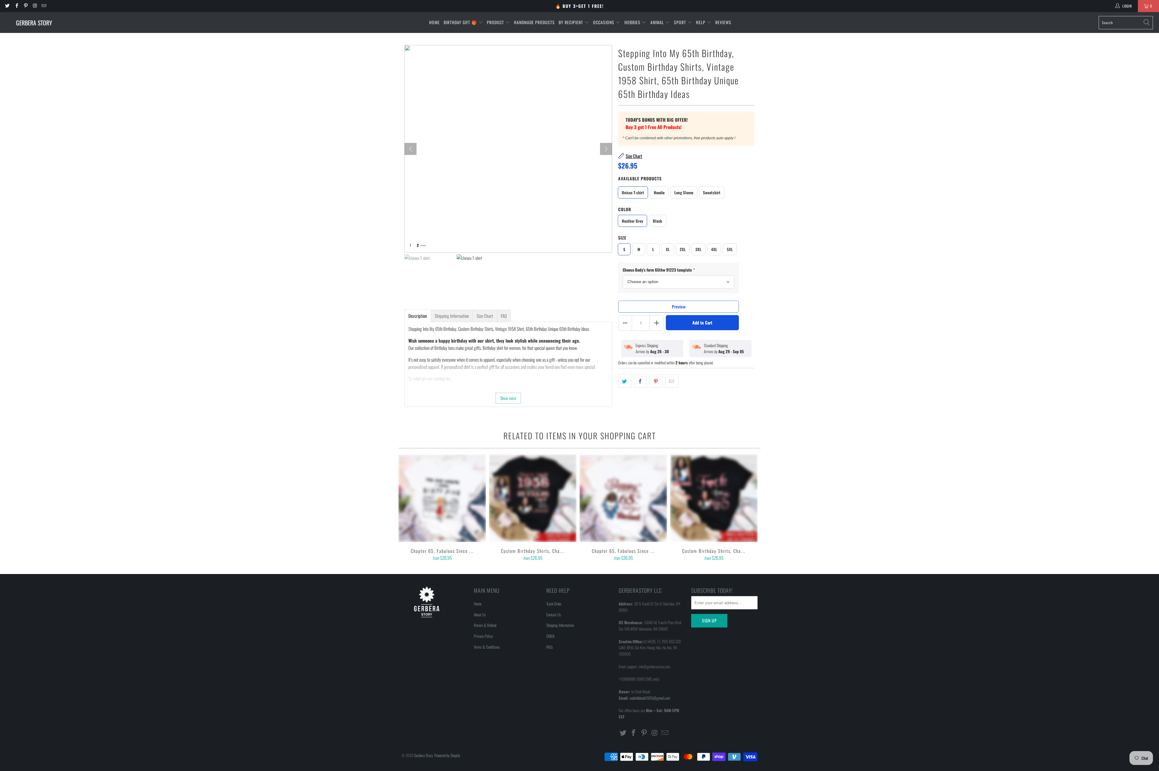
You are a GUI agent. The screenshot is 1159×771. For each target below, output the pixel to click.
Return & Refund (485, 625)
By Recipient (571, 22)
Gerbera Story (423, 755)
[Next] (606, 149)
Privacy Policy (483, 636)
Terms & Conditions (487, 647)
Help (701, 22)
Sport (680, 22)
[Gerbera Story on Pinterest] (25, 5)
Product (496, 22)
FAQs (549, 647)
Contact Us (553, 614)
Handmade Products (534, 22)
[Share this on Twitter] (624, 381)
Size (622, 237)
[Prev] (410, 149)
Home (434, 22)
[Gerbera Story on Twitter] (7, 5)
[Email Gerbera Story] (43, 5)
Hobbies (633, 22)
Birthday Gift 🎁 (461, 22)
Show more (508, 398)
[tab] (417, 316)
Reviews (723, 22)
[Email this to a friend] (671, 381)
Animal (657, 22)
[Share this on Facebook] (640, 381)
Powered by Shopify (447, 755)
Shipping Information (560, 625)
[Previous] (407, 508)
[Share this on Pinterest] (656, 381)
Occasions (604, 22)
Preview (678, 306)
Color (624, 209)
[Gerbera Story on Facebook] (16, 5)
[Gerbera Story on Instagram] (34, 5)
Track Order (554, 604)
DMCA (550, 636)
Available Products (640, 178)
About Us (480, 614)
